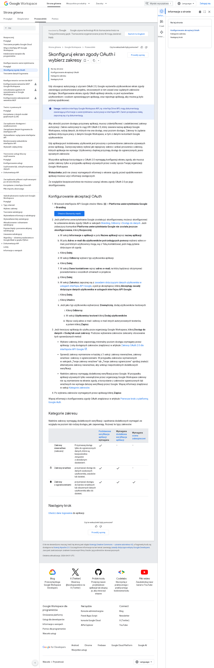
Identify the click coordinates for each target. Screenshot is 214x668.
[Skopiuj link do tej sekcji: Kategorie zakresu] (80, 413)
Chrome (88, 645)
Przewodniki (40, 18)
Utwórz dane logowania (60, 513)
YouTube (123, 625)
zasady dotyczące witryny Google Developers (130, 547)
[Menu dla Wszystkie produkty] (89, 3)
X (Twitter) (124, 620)
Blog (121, 611)
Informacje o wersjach (53, 624)
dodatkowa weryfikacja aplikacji (121, 437)
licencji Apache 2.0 (61, 547)
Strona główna (54, 3)
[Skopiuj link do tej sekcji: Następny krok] (74, 506)
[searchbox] (19, 28)
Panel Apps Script (89, 616)
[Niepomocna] (146, 47)
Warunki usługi (49, 633)
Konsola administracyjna (92, 611)
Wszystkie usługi (79, 650)
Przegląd (7, 18)
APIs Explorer (87, 625)
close (209, 12)
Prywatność (58, 662)
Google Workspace (73, 47)
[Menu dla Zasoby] (106, 3)
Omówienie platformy (53, 615)
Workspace (29, 4)
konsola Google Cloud (91, 620)
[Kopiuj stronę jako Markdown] (94, 60)
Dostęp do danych (131, 223)
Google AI (142, 645)
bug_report (200, 12)
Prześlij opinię (138, 55)
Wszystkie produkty (76, 3)
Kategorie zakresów (79, 387)
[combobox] (158, 3)
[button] (19, 172)
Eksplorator (23, 18)
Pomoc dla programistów (54, 629)
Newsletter (124, 616)
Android (75, 645)
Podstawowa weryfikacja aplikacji (105, 434)
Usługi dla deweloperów (53, 619)
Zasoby (99, 3)
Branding (105, 223)
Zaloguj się (205, 3)
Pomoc (55, 18)
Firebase (102, 645)
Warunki (46, 662)
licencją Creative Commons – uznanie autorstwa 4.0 (111, 544)
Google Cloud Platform (122, 645)
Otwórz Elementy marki (69, 213)
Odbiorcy (115, 223)
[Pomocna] (142, 47)
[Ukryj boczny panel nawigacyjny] (35, 663)
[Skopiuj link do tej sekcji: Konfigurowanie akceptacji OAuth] (105, 196)
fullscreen (204, 12)
